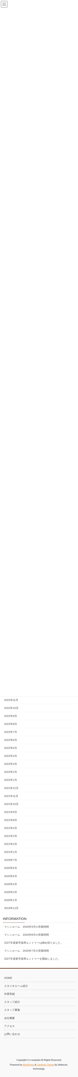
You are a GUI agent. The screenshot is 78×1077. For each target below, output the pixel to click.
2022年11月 (11, 700)
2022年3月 (10, 763)
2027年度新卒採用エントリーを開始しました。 (32, 958)
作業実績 (9, 993)
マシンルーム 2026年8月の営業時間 (26, 934)
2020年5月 (10, 876)
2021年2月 (10, 844)
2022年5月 (10, 747)
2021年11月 (11, 796)
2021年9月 (10, 812)
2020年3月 (10, 892)
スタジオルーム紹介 (16, 985)
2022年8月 (10, 723)
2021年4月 (10, 828)
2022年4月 (10, 755)
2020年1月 (10, 900)
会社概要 (9, 1018)
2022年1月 (10, 779)
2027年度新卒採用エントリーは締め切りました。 (33, 942)
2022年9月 (10, 715)
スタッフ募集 (12, 1009)
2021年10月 (11, 804)
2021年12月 (11, 788)
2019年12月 (11, 908)
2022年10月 (11, 708)
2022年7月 (10, 731)
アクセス (9, 1026)
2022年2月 (10, 771)
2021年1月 (10, 851)
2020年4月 (10, 884)
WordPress (28, 1064)
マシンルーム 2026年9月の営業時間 (26, 926)
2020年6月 (10, 867)
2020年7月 (10, 859)
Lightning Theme (45, 1064)
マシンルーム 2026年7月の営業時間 (26, 950)
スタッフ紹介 (12, 1001)
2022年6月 (10, 739)
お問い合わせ (12, 1034)
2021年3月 (10, 836)
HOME (8, 977)
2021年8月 (10, 820)
